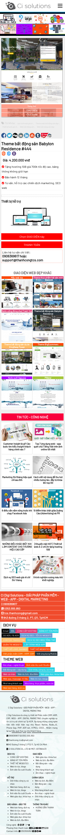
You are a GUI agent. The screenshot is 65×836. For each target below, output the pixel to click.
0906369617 (10, 604)
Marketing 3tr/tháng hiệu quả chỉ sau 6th (17, 478)
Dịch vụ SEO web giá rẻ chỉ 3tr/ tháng (17, 578)
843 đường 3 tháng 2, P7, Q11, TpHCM (25, 617)
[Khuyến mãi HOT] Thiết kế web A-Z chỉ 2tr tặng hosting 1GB (48, 546)
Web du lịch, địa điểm (28, 674)
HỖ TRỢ (10, 777)
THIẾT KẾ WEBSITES (40, 649)
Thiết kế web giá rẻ (9, 127)
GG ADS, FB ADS (11, 635)
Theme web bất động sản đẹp (47, 123)
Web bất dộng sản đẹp (45, 127)
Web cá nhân (9, 674)
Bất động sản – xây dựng (14, 669)
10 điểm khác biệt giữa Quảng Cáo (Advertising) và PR (48, 512)
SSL (13, 631)
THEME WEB (13, 659)
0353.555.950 (12, 608)
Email (6, 631)
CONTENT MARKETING (14, 640)
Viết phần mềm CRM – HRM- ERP (18, 653)
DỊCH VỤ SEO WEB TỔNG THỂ (41, 640)
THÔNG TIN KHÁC (40, 804)
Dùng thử (32, 106)
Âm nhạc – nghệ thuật (13, 665)
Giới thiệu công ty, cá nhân (41, 669)
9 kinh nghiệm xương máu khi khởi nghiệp (48, 578)
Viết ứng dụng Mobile (47, 653)
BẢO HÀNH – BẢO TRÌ (16, 804)
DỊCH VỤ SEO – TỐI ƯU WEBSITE (36, 635)
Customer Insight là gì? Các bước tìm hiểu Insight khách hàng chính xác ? (17, 446)
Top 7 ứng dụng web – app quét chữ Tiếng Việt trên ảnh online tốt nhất (48, 446)
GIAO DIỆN (32, 110)
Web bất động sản (27, 127)
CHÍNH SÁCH (38, 777)
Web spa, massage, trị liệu (15, 678)
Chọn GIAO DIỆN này (32, 236)
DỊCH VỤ (9, 625)
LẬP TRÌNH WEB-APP (34, 644)
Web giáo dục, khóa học (52, 674)
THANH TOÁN (32, 244)
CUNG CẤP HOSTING (27, 631)
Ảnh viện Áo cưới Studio (38, 665)
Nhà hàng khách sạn (12, 683)
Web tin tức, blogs (39, 678)
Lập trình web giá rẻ (24, 123)
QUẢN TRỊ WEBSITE (12, 644)
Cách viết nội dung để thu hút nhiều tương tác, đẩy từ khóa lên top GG (48, 480)
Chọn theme (31, 115)
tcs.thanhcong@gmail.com (21, 613)
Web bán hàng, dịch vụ (14, 688)
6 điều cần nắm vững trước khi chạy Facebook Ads (17, 512)
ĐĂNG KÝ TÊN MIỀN (48, 631)
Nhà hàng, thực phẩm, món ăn (39, 683)
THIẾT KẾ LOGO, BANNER (15, 649)
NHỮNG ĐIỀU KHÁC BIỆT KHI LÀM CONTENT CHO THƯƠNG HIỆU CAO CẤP (17, 546)
